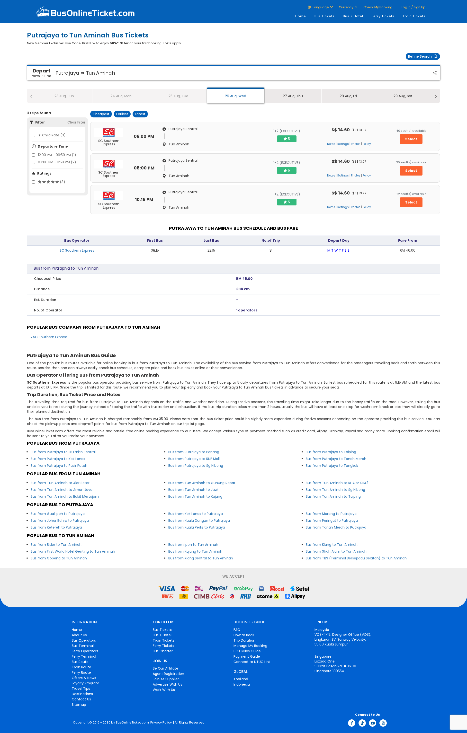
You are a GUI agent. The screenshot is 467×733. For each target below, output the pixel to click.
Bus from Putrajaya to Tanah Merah (336, 458)
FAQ (237, 629)
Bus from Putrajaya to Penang (193, 452)
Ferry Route (81, 672)
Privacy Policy (161, 722)
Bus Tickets (324, 16)
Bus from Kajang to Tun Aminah (195, 551)
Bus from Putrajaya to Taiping (331, 452)
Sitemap (79, 704)
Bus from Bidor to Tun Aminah (56, 544)
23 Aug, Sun (64, 96)
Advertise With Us (167, 684)
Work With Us (164, 689)
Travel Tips (81, 688)
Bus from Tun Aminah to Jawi (193, 489)
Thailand (241, 679)
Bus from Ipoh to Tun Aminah (193, 544)
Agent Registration (168, 673)
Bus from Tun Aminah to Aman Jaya (61, 489)
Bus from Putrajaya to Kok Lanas (58, 458)
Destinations (82, 693)
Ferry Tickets (383, 16)
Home (300, 16)
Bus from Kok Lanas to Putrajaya (195, 513)
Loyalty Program (85, 683)
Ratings (343, 144)
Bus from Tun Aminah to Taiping (333, 496)
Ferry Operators (85, 651)
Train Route (81, 667)
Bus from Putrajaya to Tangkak (332, 465)
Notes (331, 144)
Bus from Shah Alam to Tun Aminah (336, 551)
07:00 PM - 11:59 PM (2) (57, 162)
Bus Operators (84, 640)
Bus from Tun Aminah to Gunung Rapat (201, 482)
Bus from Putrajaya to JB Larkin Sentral (63, 452)
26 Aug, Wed (235, 96)
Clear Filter (76, 122)
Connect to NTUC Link (252, 661)
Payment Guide (247, 656)
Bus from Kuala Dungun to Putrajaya (199, 520)
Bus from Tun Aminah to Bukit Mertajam (65, 496)
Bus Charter (163, 651)
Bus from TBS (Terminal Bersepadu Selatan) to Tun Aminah (356, 558)
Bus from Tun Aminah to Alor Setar (60, 482)
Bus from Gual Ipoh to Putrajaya (58, 513)
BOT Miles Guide (247, 651)
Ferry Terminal (84, 656)
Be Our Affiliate (165, 668)
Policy (367, 144)
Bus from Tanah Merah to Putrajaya (336, 527)
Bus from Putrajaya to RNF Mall (194, 458)
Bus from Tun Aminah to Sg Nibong (335, 489)
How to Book (244, 635)
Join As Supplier (166, 679)
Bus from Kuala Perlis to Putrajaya (196, 527)
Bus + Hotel (353, 16)
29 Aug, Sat (403, 96)
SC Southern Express (77, 250)
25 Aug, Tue (178, 96)
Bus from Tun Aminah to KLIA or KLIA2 (337, 482)
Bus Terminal (83, 645)
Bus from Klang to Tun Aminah (332, 544)
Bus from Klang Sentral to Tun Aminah (200, 558)
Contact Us (81, 699)
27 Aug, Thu (293, 96)
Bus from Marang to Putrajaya (331, 513)
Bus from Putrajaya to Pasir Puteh (59, 465)
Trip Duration (244, 640)
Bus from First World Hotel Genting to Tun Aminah (73, 551)
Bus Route (80, 661)
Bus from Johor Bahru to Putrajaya (60, 520)
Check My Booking (377, 7)
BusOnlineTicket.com (132, 722)
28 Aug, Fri (348, 96)
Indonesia (242, 684)
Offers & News (84, 677)
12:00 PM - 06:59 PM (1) (57, 154)
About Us (79, 635)
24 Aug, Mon (121, 96)
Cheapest (101, 114)
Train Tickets (414, 16)
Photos (355, 144)
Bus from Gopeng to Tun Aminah (59, 558)
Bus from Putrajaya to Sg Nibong (195, 465)
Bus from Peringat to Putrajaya (332, 520)
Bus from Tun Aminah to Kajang (195, 496)
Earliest (122, 114)
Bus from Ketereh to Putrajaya (56, 527)
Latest (140, 114)
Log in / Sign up (413, 7)
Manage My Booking (250, 645)
